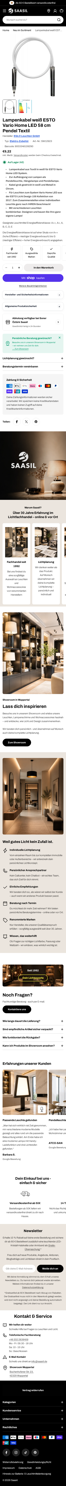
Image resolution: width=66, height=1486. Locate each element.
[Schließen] (60, 338)
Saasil (14, 1480)
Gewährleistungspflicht (39, 1462)
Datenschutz (25, 1468)
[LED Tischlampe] (42, 1109)
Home (6, 30)
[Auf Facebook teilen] (17, 422)
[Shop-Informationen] (58, 322)
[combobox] (33, 20)
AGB (38, 1468)
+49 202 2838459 (18, 1339)
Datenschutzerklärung (32, 1287)
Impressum (9, 1468)
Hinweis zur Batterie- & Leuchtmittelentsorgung (27, 1473)
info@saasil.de (39, 1361)
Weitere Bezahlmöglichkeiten (33, 286)
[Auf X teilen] (26, 422)
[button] (25, 1120)
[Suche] (59, 20)
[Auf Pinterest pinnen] (36, 422)
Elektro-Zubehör (19, 141)
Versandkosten (21, 155)
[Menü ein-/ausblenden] (4, 11)
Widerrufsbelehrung (13, 1462)
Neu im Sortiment (22, 30)
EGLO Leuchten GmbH (27, 136)
